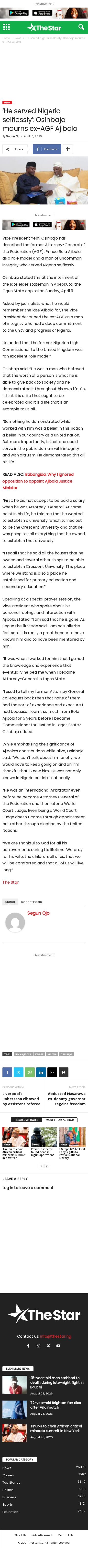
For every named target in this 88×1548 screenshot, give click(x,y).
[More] (68, 149)
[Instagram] (39, 1346)
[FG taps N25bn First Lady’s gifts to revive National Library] (72, 1137)
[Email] (52, 1072)
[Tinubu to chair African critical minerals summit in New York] (15, 1137)
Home (6, 38)
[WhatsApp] (30, 1072)
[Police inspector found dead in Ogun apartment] (44, 1137)
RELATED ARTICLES (26, 1120)
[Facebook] (7, 1072)
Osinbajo (66, 1054)
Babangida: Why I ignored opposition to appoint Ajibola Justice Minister (38, 481)
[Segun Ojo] (15, 922)
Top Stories (11, 1482)
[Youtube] (59, 1346)
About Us (20, 1535)
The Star (10, 882)
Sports (7, 1504)
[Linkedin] (41, 1072)
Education (10, 1511)
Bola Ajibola (23, 1054)
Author (10, 902)
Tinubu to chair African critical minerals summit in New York (13, 1153)
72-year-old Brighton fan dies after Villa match (55, 1405)
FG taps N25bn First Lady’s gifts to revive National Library (72, 1153)
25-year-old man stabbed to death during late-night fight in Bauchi (57, 1382)
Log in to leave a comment (28, 1187)
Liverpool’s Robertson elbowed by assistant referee (21, 1098)
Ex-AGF (39, 1054)
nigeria (51, 1054)
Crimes (8, 1475)
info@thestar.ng (55, 1336)
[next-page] (46, 1166)
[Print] (63, 1072)
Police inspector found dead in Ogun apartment (42, 1152)
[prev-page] (41, 1166)
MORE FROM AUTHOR (60, 1120)
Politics (7, 1490)
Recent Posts (31, 902)
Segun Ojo (13, 136)
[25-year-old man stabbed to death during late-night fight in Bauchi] (14, 1385)
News (17, 38)
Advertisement (42, 1535)
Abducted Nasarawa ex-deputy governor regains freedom (67, 1098)
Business (9, 1497)
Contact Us (66, 1535)
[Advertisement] (44, 72)
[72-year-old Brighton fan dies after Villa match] (14, 1410)
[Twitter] (18, 1072)
